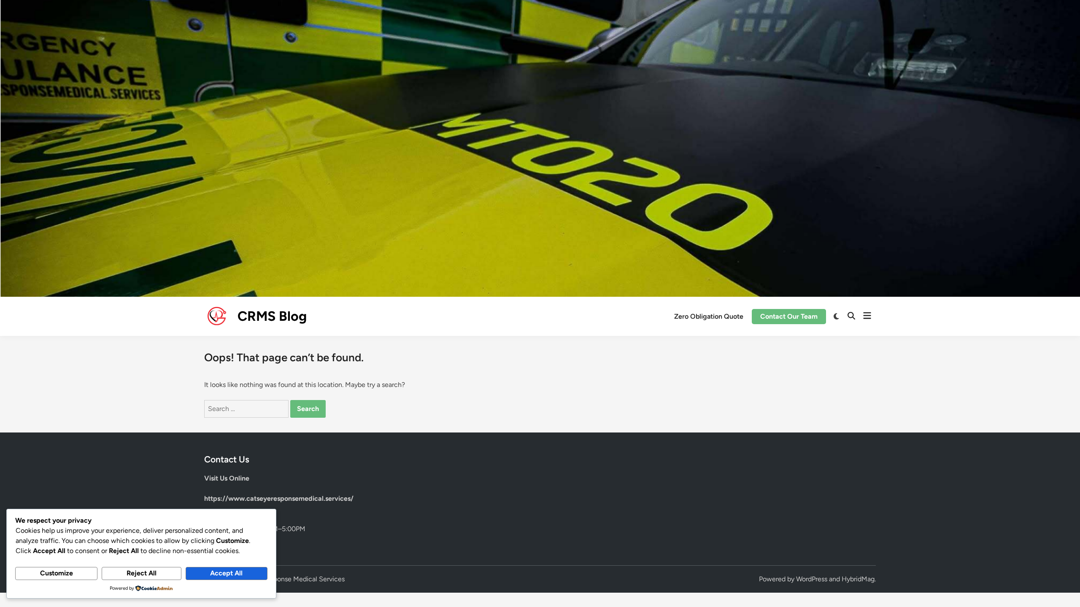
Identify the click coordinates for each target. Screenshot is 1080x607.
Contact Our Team (789, 316)
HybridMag (858, 579)
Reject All (142, 573)
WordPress (811, 579)
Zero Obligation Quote (708, 316)
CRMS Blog (272, 316)
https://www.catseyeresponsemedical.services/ (279, 498)
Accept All (226, 573)
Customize (56, 573)
